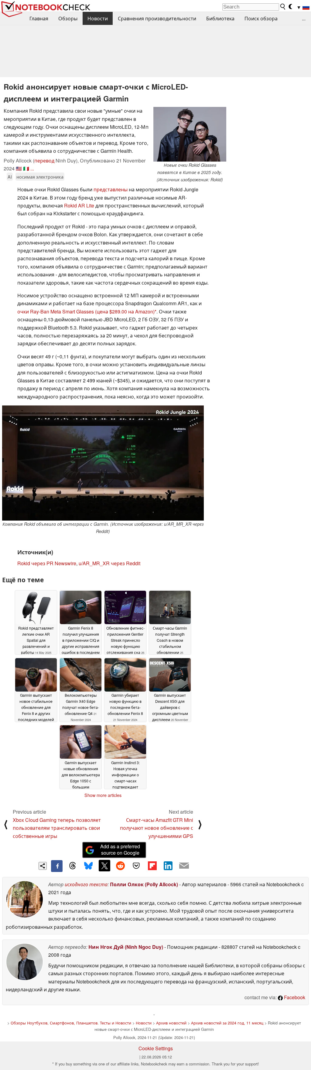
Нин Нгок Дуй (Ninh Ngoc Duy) (125, 946)
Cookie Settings (155, 1048)
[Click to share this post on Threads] (72, 866)
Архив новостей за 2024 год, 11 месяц (227, 1023)
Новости (97, 18)
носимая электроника (39, 176)
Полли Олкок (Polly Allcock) (144, 884)
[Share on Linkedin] (168, 865)
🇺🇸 (19, 168)
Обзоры (67, 18)
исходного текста (86, 884)
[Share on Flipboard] (152, 865)
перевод (44, 160)
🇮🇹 (26, 168)
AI (10, 176)
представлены (111, 189)
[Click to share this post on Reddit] (120, 865)
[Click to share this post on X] (104, 865)
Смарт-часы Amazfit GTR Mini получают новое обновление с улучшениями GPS (156, 827)
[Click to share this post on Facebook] (57, 866)
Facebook (294, 997)
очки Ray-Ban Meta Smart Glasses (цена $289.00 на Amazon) (86, 311)
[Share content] (43, 866)
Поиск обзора (261, 18)
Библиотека (220, 18)
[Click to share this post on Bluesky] (88, 866)
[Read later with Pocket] (136, 865)
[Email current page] (184, 866)
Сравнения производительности (157, 18)
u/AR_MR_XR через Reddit (109, 563)
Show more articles (102, 795)
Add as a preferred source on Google (120, 849)
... (304, 18)
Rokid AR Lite (79, 205)
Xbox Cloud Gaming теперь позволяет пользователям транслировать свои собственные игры (57, 827)
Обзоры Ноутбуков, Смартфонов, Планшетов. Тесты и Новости (71, 1023)
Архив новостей (171, 1023)
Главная (38, 18)
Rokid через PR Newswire (46, 563)
